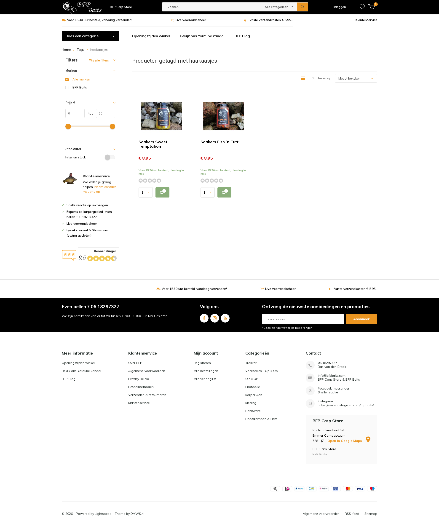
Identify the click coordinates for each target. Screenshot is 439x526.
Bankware (253, 411)
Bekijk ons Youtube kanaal (202, 36)
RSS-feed (352, 514)
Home (66, 50)
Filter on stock (75, 157)
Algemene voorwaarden (146, 371)
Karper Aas (253, 395)
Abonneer (361, 319)
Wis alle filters (99, 60)
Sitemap (370, 514)
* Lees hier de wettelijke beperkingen (287, 327)
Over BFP (135, 363)
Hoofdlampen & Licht (261, 419)
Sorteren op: (322, 78)
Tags (80, 50)
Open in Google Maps (345, 441)
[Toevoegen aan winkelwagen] (162, 192)
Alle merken (81, 79)
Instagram (214, 318)
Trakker (251, 363)
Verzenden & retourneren (147, 395)
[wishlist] (362, 7)
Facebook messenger (333, 388)
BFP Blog (242, 36)
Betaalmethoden (141, 387)
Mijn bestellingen (206, 371)
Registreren (202, 363)
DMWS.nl (137, 514)
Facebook (204, 318)
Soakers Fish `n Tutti (220, 141)
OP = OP (251, 379)
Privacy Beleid (138, 379)
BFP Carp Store (121, 7)
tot (89, 113)
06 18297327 (327, 363)
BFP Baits (79, 87)
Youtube (225, 318)
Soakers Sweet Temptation (153, 144)
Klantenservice (366, 20)
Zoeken (302, 6)
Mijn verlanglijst (205, 379)
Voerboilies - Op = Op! (261, 371)
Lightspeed (103, 514)
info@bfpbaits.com (331, 376)
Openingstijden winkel (151, 36)
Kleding (250, 403)
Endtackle (252, 387)
